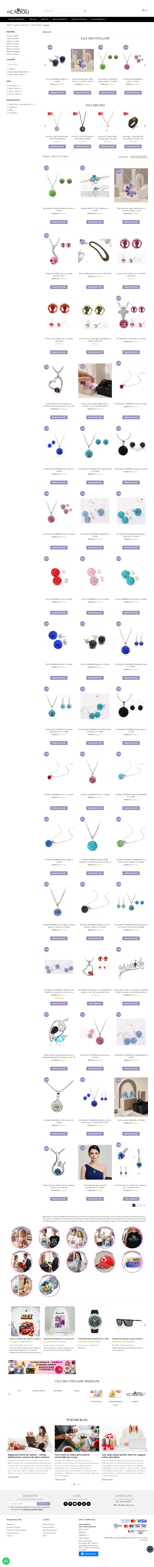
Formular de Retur (49, 1533)
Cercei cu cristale (12, 38)
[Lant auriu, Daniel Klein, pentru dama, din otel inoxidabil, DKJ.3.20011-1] (107, 122)
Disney (57, 1391)
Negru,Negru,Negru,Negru (18, 72)
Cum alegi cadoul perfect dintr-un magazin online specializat (124, 1456)
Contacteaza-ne (90, 1554)
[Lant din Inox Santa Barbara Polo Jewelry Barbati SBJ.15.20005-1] (57, 122)
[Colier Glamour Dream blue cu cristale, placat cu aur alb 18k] (59, 1162)
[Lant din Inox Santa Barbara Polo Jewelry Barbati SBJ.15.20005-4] (82, 122)
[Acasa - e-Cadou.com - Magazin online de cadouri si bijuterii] (19, 11)
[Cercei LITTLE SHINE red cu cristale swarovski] (59, 315)
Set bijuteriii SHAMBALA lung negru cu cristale (131, 730)
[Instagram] (88, 1504)
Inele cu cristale (12, 54)
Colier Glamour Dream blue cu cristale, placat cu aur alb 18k (59, 1186)
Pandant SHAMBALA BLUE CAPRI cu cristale (59, 860)
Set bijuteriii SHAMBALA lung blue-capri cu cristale (131, 665)
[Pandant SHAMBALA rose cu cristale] (95, 771)
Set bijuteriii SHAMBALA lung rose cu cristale (95, 1056)
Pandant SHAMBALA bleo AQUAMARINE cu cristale (131, 795)
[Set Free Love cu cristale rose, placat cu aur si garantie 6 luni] (131, 1162)
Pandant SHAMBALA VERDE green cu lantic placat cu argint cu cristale (131, 860)
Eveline (134, 1401)
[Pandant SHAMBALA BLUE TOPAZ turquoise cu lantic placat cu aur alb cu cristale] (95, 836)
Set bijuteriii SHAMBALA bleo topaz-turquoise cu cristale (131, 535)
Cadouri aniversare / (21, 25)
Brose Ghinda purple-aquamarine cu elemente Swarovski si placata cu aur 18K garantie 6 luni (59, 1056)
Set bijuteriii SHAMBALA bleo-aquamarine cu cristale (95, 470)
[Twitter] (79, 1504)
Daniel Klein (38, 1391)
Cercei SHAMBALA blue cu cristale (59, 664)
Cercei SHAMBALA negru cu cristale (57, 80)
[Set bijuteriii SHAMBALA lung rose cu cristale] (95, 1032)
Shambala (12, 113)
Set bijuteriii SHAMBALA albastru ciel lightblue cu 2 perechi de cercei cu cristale (59, 991)
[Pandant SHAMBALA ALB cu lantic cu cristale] (59, 1097)
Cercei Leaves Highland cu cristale (131, 1120)
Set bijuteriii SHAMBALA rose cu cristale (133, 80)
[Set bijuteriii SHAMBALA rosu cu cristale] (131, 380)
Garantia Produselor (50, 1530)
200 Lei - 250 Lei (14, 94)
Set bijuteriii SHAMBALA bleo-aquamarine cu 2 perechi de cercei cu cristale (131, 926)
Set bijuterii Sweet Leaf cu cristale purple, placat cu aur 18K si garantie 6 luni (95, 991)
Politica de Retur (48, 1527)
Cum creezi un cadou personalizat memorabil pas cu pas (72, 1456)
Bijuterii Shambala (13, 51)
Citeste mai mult (13, 1477)
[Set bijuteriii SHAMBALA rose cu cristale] (133, 60)
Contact (9, 1536)
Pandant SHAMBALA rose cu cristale (95, 794)
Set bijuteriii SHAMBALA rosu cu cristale (131, 404)
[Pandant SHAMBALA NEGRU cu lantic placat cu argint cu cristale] (95, 901)
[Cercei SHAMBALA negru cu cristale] (57, 60)
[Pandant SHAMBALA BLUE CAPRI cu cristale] (59, 836)
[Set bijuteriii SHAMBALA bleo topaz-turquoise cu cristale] (131, 511)
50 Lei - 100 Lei (14, 88)
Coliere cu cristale (13, 41)
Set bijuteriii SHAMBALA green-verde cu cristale (107, 80)
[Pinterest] (70, 1504)
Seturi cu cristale (12, 36)
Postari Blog (77, 1420)
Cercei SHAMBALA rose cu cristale (95, 599)
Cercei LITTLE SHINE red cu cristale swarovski (59, 339)
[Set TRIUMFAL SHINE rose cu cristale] (131, 315)
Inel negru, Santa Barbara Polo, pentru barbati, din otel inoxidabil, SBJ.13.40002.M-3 (133, 137)
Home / (10, 25)
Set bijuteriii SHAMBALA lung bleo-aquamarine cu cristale (59, 730)
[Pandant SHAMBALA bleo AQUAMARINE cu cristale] (131, 771)
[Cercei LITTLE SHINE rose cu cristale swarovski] (131, 250)
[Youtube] (75, 1504)
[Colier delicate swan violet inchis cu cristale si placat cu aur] (82, 60)
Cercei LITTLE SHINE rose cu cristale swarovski (131, 274)
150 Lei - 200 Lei (14, 91)
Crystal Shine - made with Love (20, 104)
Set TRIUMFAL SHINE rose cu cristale (131, 338)
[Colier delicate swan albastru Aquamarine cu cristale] (95, 1162)
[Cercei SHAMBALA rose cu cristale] (95, 576)
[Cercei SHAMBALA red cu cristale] (59, 576)
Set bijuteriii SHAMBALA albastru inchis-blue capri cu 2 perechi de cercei (95, 1121)
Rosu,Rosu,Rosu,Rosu (17, 74)
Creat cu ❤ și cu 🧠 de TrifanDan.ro (117, 1538)
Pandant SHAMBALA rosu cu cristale (58, 794)
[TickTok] (84, 1504)
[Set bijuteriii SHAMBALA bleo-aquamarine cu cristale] (95, 445)
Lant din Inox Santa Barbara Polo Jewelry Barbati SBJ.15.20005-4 (82, 137)
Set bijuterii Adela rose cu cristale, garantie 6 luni (59, 274)
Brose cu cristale (12, 46)
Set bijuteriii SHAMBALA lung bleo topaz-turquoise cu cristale (95, 730)
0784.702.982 (125, 1501)
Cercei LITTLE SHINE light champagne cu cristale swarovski (95, 339)
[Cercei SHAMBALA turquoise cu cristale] (131, 576)
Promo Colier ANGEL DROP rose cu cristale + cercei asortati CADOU (95, 405)
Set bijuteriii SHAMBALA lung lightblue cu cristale (131, 1056)
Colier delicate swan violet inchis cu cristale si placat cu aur (82, 80)
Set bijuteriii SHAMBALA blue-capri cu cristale (59, 470)
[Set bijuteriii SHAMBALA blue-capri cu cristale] (59, 445)
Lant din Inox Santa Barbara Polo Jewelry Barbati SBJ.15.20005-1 (57, 137)
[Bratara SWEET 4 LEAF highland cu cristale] (95, 185)
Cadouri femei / (37, 25)
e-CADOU (12, 107)
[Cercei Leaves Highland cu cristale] (131, 1097)
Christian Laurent (19, 1391)
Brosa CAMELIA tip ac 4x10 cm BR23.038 (95, 273)
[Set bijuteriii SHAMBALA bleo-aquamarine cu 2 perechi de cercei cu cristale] (131, 901)
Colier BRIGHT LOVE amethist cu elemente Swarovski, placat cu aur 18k (59, 405)
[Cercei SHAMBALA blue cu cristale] (59, 641)
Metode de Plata (49, 1524)
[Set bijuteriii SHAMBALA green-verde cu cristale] (107, 60)
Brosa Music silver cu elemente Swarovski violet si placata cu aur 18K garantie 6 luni (131, 991)
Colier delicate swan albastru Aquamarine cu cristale (95, 1186)
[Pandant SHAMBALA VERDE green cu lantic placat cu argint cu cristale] (131, 836)
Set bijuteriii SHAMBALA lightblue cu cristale (95, 535)
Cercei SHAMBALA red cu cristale (59, 599)
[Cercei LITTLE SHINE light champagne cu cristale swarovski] (95, 315)
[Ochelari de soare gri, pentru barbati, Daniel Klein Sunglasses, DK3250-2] (128, 1321)
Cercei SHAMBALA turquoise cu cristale (131, 599)
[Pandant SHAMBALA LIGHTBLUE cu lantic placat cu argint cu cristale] (59, 901)
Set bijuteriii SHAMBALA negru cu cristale (131, 469)
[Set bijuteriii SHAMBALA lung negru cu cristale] (131, 706)
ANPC (45, 1536)
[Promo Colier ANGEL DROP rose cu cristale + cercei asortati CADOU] (95, 380)
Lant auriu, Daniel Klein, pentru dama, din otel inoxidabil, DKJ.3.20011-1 (108, 137)
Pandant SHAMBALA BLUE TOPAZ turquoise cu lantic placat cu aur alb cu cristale (95, 860)
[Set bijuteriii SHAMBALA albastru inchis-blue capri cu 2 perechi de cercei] (95, 1097)
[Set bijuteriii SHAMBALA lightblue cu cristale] (95, 511)
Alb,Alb (11, 69)
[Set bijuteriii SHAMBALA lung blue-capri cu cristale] (131, 641)
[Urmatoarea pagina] (144, 1205)
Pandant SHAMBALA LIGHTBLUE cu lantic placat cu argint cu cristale (59, 926)
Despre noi (10, 1524)
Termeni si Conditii (13, 1527)
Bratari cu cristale (13, 44)
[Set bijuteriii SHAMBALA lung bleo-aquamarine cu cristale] (59, 706)
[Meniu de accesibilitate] (150, 1549)
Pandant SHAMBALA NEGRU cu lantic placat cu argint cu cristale (95, 926)
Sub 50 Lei (12, 86)
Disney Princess (77, 1401)
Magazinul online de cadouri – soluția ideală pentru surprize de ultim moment (28, 1456)
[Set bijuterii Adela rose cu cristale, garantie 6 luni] (59, 250)
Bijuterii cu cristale (13, 49)
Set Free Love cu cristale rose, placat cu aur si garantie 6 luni (131, 1186)
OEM (10, 110)
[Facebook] (66, 1504)
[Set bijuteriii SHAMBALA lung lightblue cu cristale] (131, 1032)
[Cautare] (85, 11)
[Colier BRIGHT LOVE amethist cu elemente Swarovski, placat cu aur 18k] (59, 381)
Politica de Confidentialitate (33, 1509)
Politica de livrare (13, 1533)
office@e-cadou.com (125, 1505)
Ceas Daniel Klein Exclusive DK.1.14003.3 (94, 1339)
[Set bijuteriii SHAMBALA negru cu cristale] (131, 445)
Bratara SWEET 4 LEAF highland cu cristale (95, 209)
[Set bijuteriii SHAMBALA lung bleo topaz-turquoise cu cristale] (95, 706)
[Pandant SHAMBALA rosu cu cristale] (59, 771)
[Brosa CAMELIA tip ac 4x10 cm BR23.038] (95, 250)
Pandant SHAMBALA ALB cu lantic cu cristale (59, 1121)
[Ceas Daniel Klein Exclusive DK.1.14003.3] (94, 1321)
